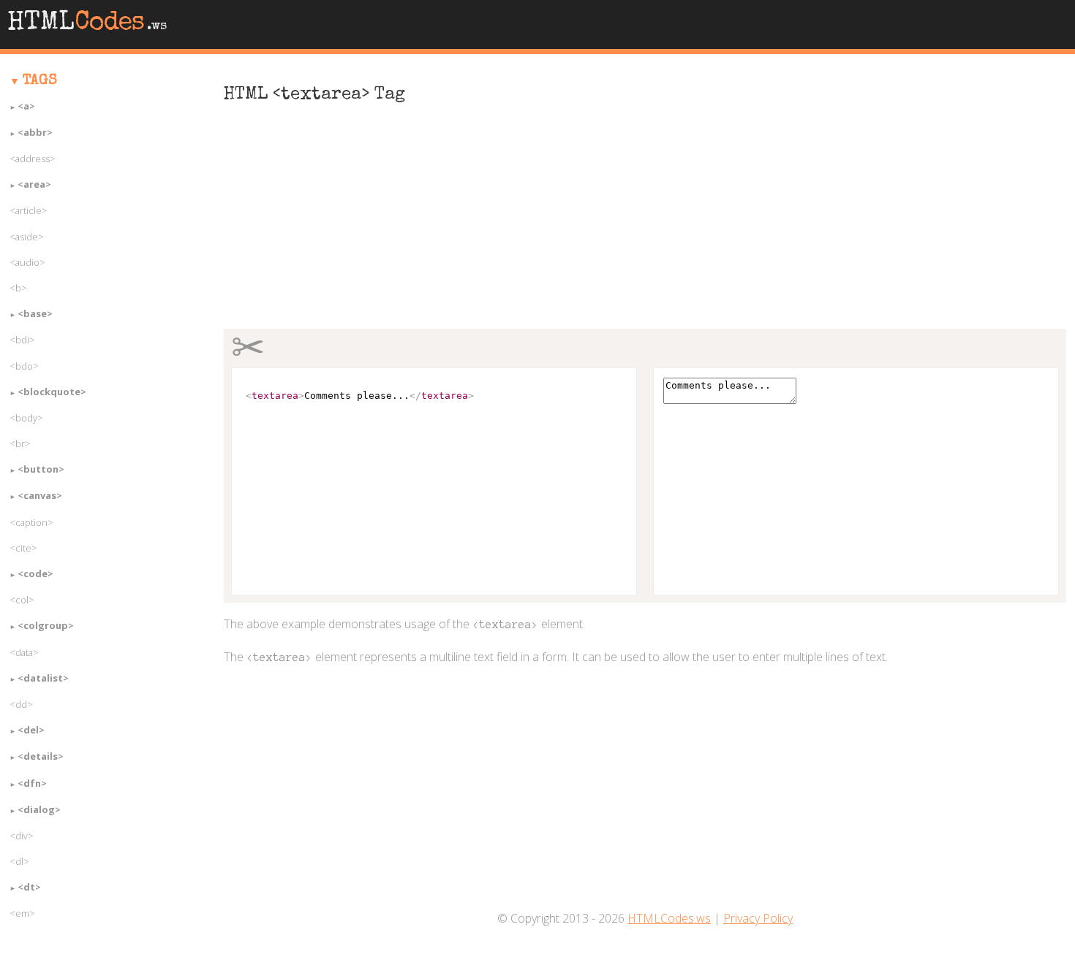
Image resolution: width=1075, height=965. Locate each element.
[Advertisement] (645, 224)
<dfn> (32, 783)
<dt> (29, 886)
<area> (34, 184)
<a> (26, 105)
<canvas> (40, 495)
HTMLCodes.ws (669, 918)
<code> (35, 573)
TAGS (40, 81)
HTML (87, 24)
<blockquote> (52, 391)
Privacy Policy (758, 918)
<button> (41, 469)
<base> (35, 313)
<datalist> (43, 677)
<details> (41, 756)
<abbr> (35, 132)
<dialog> (39, 809)
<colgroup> (46, 625)
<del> (31, 729)
